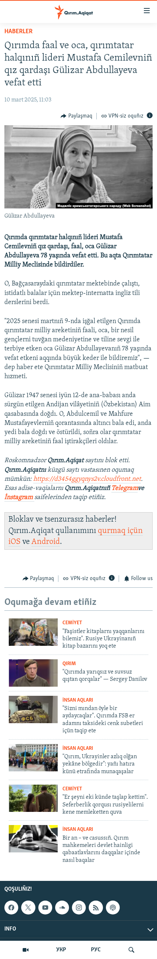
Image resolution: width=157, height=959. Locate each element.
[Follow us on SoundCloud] (62, 907)
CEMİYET (72, 623)
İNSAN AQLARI (77, 700)
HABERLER (18, 31)
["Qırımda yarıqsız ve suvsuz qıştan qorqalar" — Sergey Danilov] (33, 673)
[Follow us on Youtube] (45, 907)
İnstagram (19, 497)
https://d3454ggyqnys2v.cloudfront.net (87, 479)
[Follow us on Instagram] (79, 907)
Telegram (124, 488)
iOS (14, 542)
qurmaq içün (120, 531)
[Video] (26, 950)
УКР (61, 950)
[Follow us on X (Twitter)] (28, 907)
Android (45, 542)
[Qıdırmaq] (131, 950)
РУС (96, 950)
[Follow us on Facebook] (11, 907)
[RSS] (96, 907)
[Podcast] (113, 907)
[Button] (76, 116)
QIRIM (69, 664)
